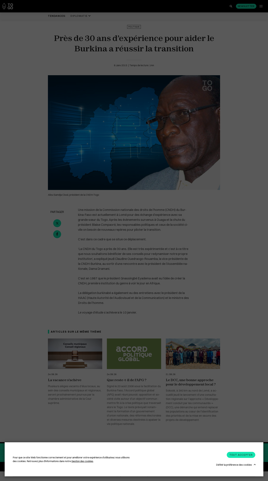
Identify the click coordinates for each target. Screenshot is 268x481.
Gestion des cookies (82, 461)
